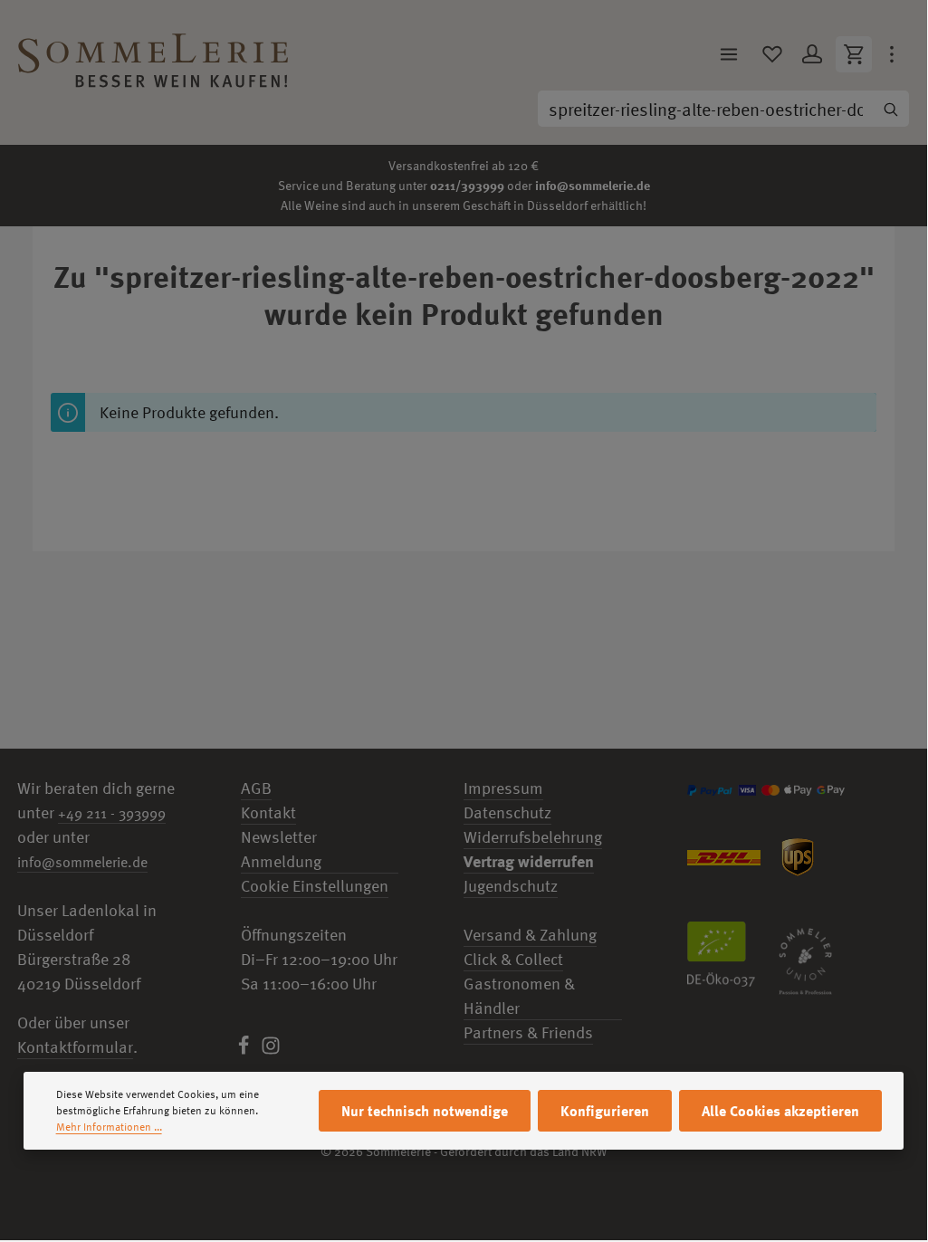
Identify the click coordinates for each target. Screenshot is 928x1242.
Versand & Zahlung (530, 934)
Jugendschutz (511, 885)
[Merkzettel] (772, 54)
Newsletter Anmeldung (281, 849)
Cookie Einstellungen (314, 885)
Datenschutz (507, 812)
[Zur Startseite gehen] (153, 54)
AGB (256, 788)
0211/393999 (467, 185)
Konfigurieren (604, 1111)
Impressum (503, 788)
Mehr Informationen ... (109, 1127)
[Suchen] (891, 109)
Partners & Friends (528, 1032)
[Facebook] (245, 1049)
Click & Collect (513, 959)
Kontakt (268, 812)
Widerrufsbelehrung (533, 836)
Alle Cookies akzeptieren (780, 1111)
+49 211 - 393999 (112, 813)
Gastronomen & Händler (519, 995)
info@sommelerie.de (592, 185)
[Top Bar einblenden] (892, 54)
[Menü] (729, 54)
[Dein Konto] (812, 54)
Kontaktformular (75, 1046)
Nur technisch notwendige (424, 1111)
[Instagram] (271, 1049)
